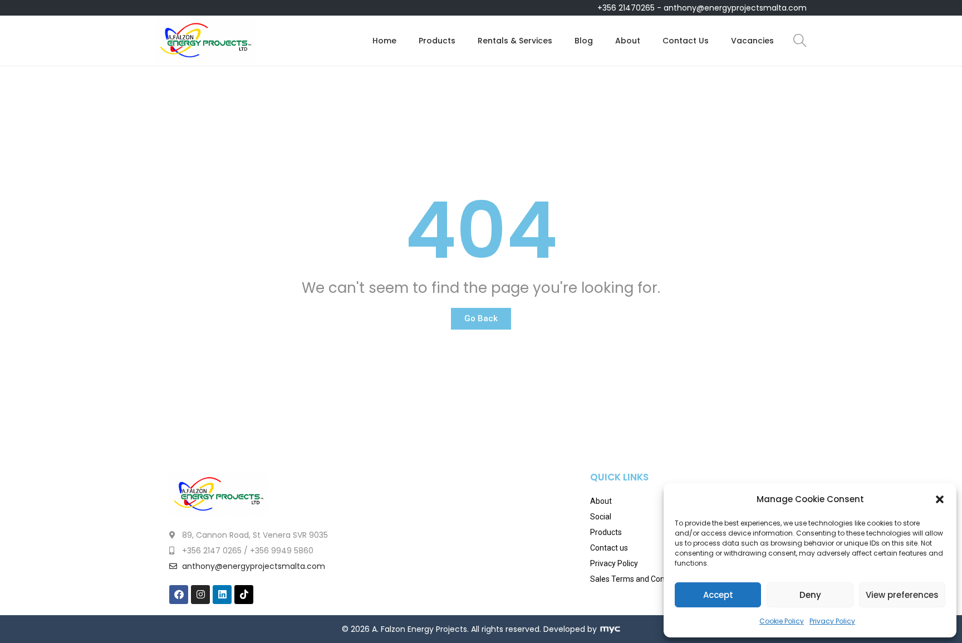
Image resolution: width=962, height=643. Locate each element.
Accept (718, 595)
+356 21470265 (626, 7)
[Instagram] (200, 594)
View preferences (902, 595)
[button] (939, 499)
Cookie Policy (781, 621)
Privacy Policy (832, 621)
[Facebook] (178, 594)
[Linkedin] (222, 594)
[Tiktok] (243, 594)
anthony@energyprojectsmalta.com (735, 7)
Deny (810, 595)
